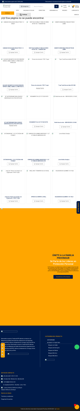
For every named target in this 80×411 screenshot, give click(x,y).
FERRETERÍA (42, 10)
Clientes (7, 23)
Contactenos (7, 28)
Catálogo (24, 14)
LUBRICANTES (75, 10)
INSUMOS (64, 10)
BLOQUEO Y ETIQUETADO (53, 342)
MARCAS (76, 14)
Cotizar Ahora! (78, 207)
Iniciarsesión (65, 6)
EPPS (17, 10)
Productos (7, 16)
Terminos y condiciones (7, 396)
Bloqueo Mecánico (53, 355)
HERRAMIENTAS (54, 10)
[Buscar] (56, 6)
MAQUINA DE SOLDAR (28, 10)
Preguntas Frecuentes (6, 399)
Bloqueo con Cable (53, 345)
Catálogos (7, 19)
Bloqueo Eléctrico (52, 353)
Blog (7, 30)
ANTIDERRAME (51, 340)
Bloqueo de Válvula (53, 350)
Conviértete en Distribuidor (63, 276)
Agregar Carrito (14, 52)
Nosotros (7, 25)
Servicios (7, 21)
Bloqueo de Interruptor (54, 347)
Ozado (58, 409)
